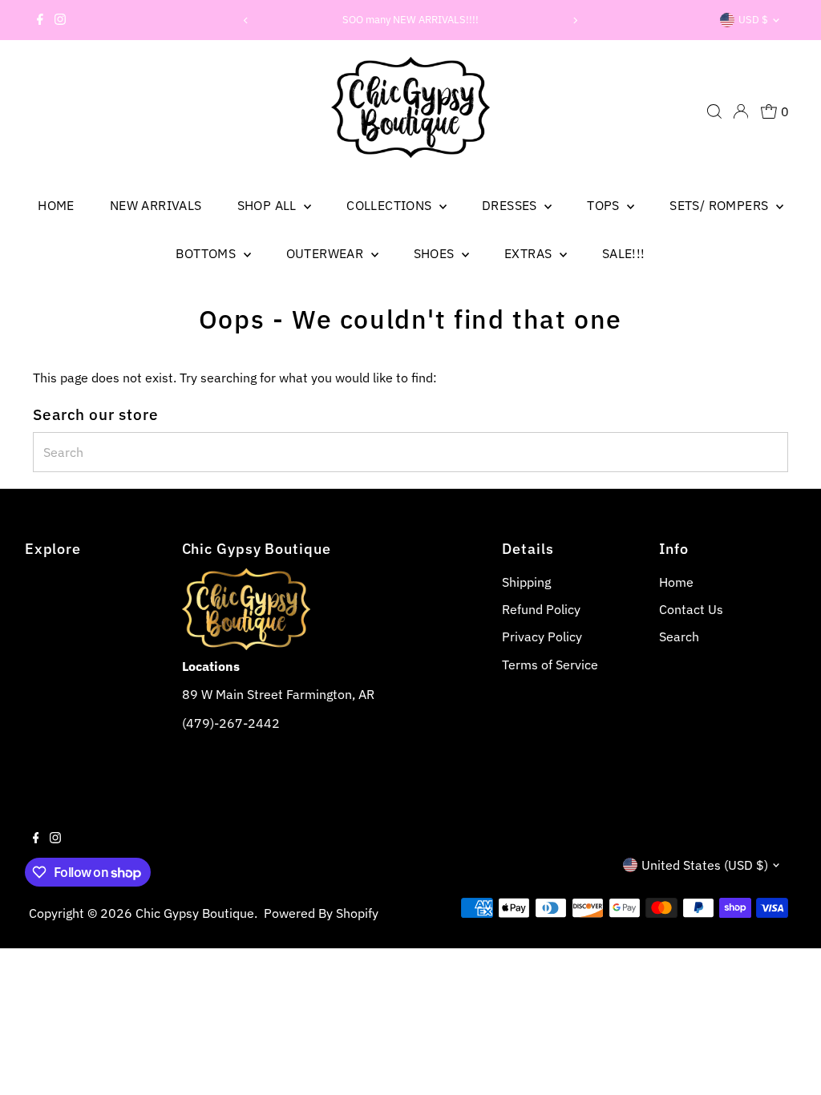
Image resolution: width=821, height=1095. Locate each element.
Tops (605, 205)
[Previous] (246, 20)
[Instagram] (60, 20)
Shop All (269, 205)
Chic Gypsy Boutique (194, 913)
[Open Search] (714, 111)
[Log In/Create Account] (741, 111)
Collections (390, 205)
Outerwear (326, 253)
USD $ (753, 19)
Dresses (511, 205)
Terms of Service (550, 665)
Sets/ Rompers (720, 205)
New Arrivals (156, 205)
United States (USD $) (704, 865)
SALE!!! (623, 253)
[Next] (575, 20)
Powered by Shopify (321, 913)
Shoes (436, 253)
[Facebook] (40, 20)
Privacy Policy (542, 636)
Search (679, 636)
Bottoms (207, 253)
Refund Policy (541, 609)
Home (56, 205)
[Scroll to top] (789, 1063)
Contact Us (691, 609)
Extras (530, 253)
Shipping (526, 582)
